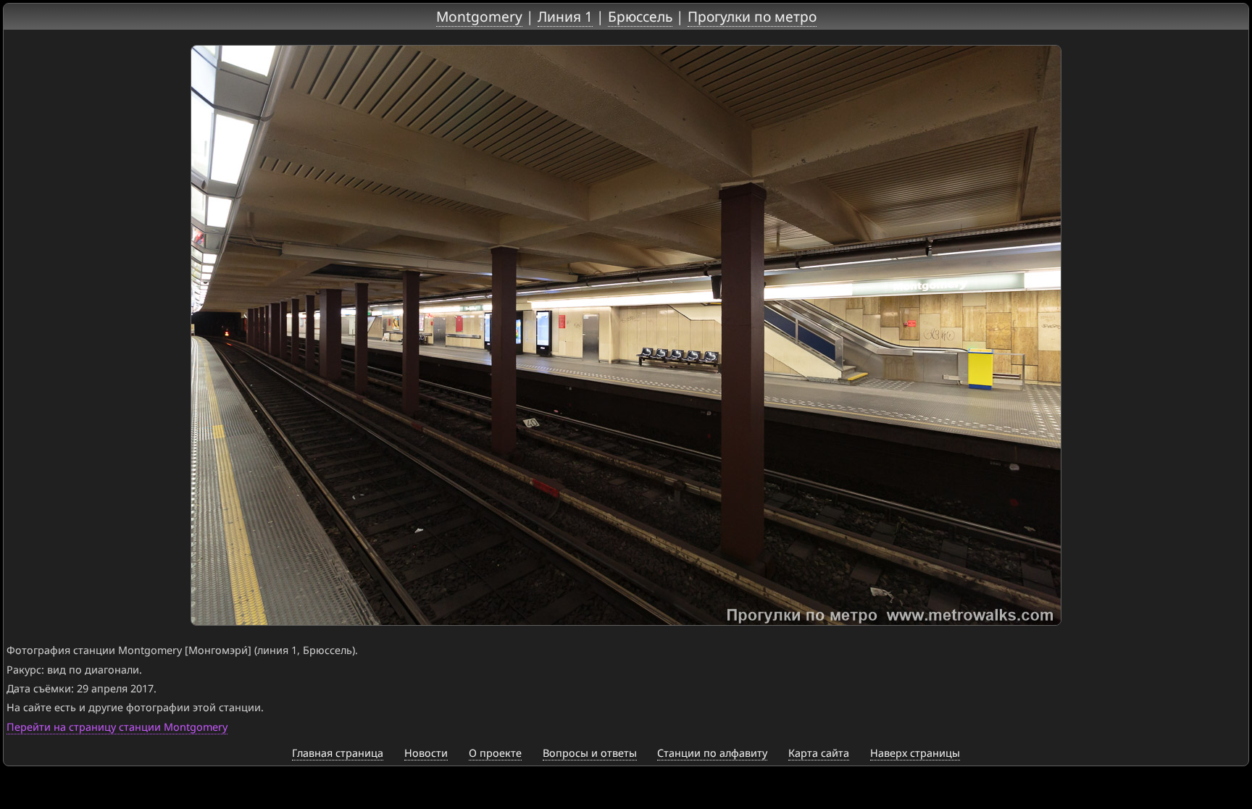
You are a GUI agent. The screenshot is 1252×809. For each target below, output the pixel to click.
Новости (426, 753)
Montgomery (479, 16)
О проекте (495, 753)
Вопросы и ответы (590, 753)
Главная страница (337, 753)
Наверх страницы (915, 753)
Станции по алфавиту (712, 753)
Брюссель (640, 16)
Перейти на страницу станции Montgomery (117, 727)
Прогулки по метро (752, 16)
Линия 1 (565, 16)
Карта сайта (818, 753)
